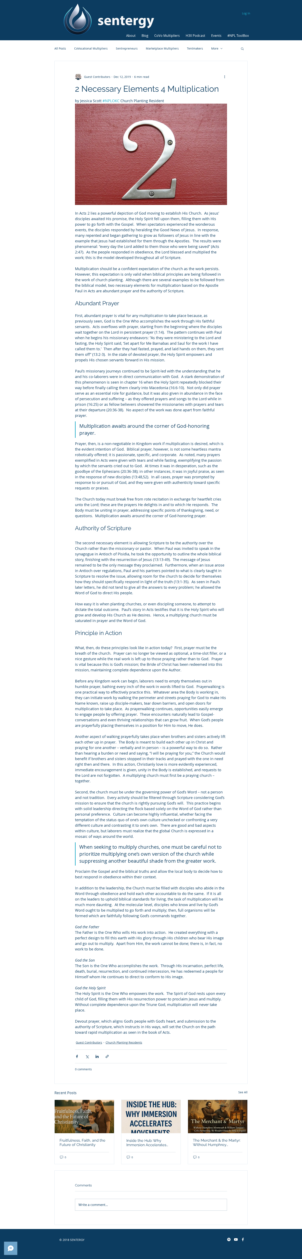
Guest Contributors (89, 1042)
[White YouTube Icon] (236, 1239)
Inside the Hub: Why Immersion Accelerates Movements (146, 1142)
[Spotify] (229, 1239)
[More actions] (224, 76)
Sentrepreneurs (127, 48)
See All (243, 1092)
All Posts (60, 48)
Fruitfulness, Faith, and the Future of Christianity (82, 1142)
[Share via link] (107, 1056)
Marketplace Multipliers (162, 48)
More (214, 48)
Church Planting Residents (124, 1042)
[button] (131, 33)
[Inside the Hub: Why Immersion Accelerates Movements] (151, 1116)
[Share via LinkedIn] (97, 1056)
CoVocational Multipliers (91, 48)
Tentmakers (195, 48)
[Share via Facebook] (77, 1056)
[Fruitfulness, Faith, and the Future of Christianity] (84, 1116)
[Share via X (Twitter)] (87, 1056)
